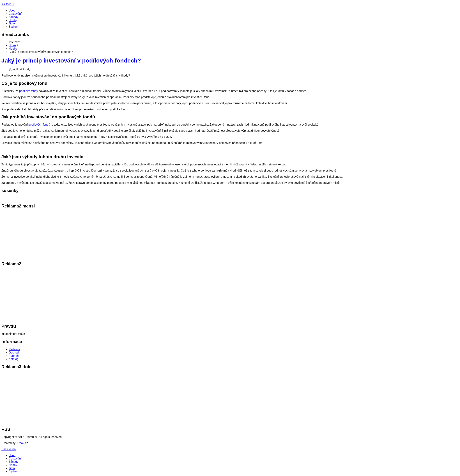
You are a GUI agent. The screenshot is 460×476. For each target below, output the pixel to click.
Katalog (14, 359)
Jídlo (12, 23)
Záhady (13, 17)
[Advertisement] (23, 234)
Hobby (13, 20)
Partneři (14, 355)
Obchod (14, 352)
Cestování (15, 13)
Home (12, 45)
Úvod (12, 10)
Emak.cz (22, 443)
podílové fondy (28, 91)
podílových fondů (39, 124)
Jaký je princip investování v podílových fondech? (71, 60)
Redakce (14, 349)
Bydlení (13, 26)
